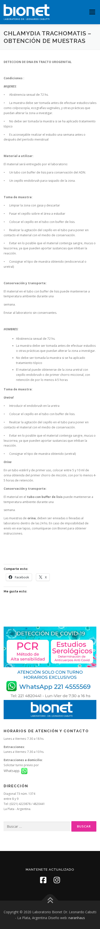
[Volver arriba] (50, 900)
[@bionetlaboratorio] (43, 880)
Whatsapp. (12, 770)
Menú (92, 12)
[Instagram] (56, 880)
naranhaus (76, 917)
